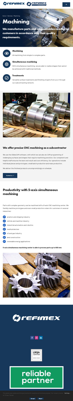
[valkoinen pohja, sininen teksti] (14, 2)
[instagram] (36, 337)
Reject (40, 398)
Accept (33, 398)
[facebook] (32, 337)
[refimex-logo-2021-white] (36, 315)
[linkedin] (41, 337)
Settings (67, 393)
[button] (4, 115)
